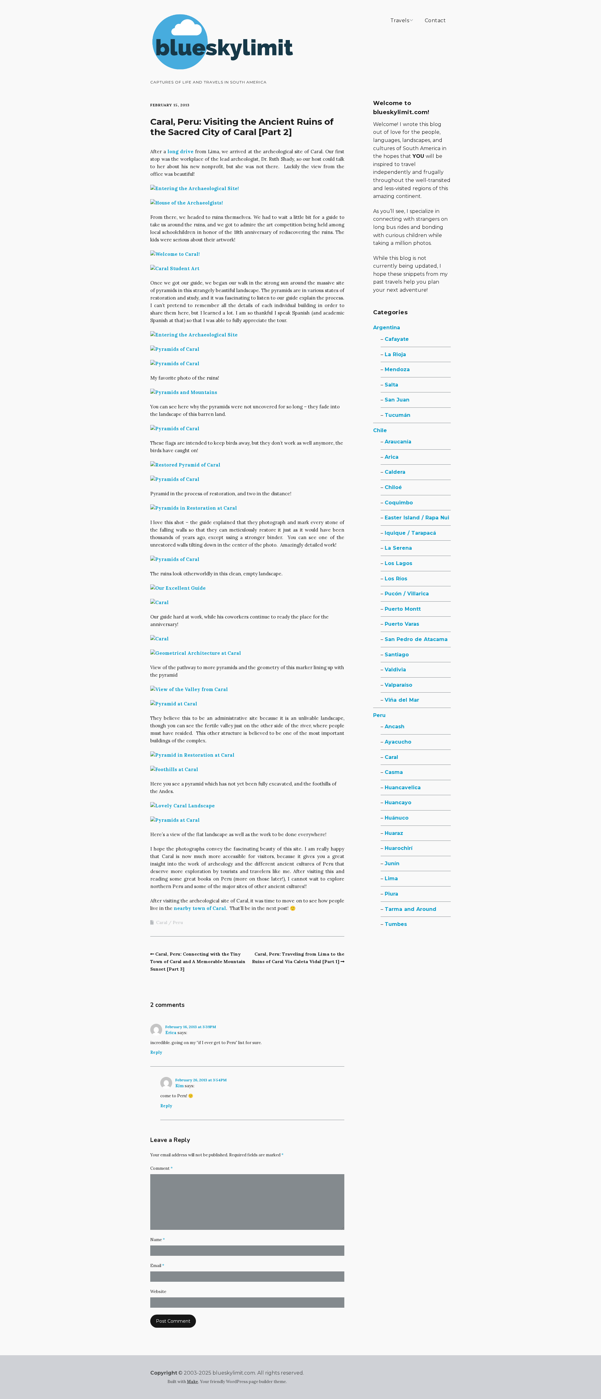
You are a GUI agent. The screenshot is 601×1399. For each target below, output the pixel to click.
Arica (391, 457)
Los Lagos (398, 563)
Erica (171, 1032)
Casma (394, 772)
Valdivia (395, 670)
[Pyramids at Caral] (175, 820)
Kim (179, 1085)
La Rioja (395, 354)
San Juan (397, 400)
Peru (178, 922)
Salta (391, 385)
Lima (391, 878)
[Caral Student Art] (174, 268)
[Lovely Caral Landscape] (182, 806)
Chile (380, 430)
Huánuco (396, 818)
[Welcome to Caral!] (175, 254)
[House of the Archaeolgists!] (186, 203)
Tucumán (397, 415)
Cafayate (397, 339)
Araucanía (398, 442)
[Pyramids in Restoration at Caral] (193, 508)
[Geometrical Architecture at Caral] (195, 653)
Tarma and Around (410, 909)
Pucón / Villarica (407, 594)
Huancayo (398, 803)
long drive (180, 151)
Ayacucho (398, 742)
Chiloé (393, 487)
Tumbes (396, 924)
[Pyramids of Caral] (174, 349)
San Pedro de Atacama (416, 639)
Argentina (386, 328)
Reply (156, 1052)
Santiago (397, 655)
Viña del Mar (402, 700)
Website (158, 1291)
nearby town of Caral (200, 908)
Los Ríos (396, 579)
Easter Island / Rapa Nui (417, 518)
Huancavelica (403, 787)
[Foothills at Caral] (174, 769)
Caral (161, 922)
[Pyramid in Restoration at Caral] (192, 755)
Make (192, 1381)
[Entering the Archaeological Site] (194, 335)
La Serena (398, 548)
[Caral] (159, 602)
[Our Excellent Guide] (178, 588)
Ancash (394, 727)
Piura (391, 894)
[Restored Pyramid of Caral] (185, 465)
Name (157, 1239)
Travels (399, 20)
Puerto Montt (403, 609)
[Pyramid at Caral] (173, 704)
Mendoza (397, 369)
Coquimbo (399, 503)
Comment (161, 1168)
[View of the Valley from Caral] (189, 689)
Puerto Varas (402, 624)
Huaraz (394, 833)
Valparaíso (398, 685)
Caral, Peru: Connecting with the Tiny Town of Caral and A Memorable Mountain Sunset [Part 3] (197, 961)
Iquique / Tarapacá (410, 533)
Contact (435, 20)
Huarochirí (399, 848)
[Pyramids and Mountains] (183, 392)
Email (157, 1265)
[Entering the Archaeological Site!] (194, 188)
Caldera (395, 472)
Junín (392, 863)
